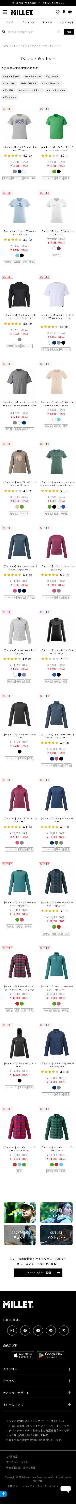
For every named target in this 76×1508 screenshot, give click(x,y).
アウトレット (66, 22)
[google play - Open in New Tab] (50, 1357)
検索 (69, 32)
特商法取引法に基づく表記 (20, 1467)
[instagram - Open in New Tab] (12, 1330)
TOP (4, 45)
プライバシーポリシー (18, 1462)
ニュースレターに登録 (38, 1272)
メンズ (9, 22)
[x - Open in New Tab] (64, 1330)
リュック (47, 22)
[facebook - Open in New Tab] (25, 1330)
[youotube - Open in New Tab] (38, 1330)
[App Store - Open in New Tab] (23, 1357)
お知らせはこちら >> (53, 2)
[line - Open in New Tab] (51, 1330)
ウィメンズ (28, 22)
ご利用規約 (12, 1456)
